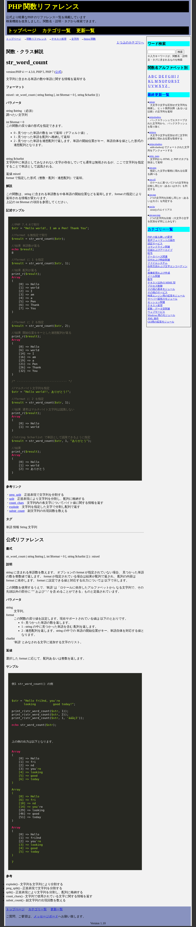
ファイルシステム (157, 263)
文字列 (75, 39)
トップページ (22, 30)
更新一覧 (85, 30)
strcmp (152, 194)
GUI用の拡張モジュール (161, 321)
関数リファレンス (37, 39)
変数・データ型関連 (159, 308)
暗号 (150, 253)
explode (14, 506)
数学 (150, 279)
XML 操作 (153, 318)
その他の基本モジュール (161, 289)
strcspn (152, 167)
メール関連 (154, 276)
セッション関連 (156, 302)
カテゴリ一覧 (56, 30)
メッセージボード (46, 916)
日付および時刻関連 (159, 260)
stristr (152, 102)
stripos (152, 132)
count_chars (16, 502)
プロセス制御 (155, 286)
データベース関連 (157, 256)
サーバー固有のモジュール (162, 299)
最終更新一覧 (158, 95)
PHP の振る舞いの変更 (160, 237)
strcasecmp (154, 215)
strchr (152, 206)
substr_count (16, 510)
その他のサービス (157, 292)
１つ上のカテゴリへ (130, 42)
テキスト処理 (58, 39)
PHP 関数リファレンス (43, 6)
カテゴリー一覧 (160, 229)
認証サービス (155, 243)
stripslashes (155, 117)
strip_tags (154, 156)
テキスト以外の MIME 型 (162, 282)
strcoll (152, 179)
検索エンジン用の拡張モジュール (166, 295)
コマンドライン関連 (159, 246)
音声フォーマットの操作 (161, 240)
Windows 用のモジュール (161, 315)
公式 (58, 71)
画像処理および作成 (159, 273)
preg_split (15, 494)
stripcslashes (155, 144)
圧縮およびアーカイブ (160, 250)
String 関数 (90, 39)
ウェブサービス (156, 312)
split (11, 498)
